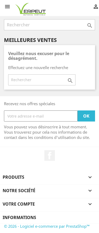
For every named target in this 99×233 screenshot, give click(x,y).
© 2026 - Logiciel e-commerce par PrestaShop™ (47, 226)
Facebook (49, 155)
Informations (19, 217)
